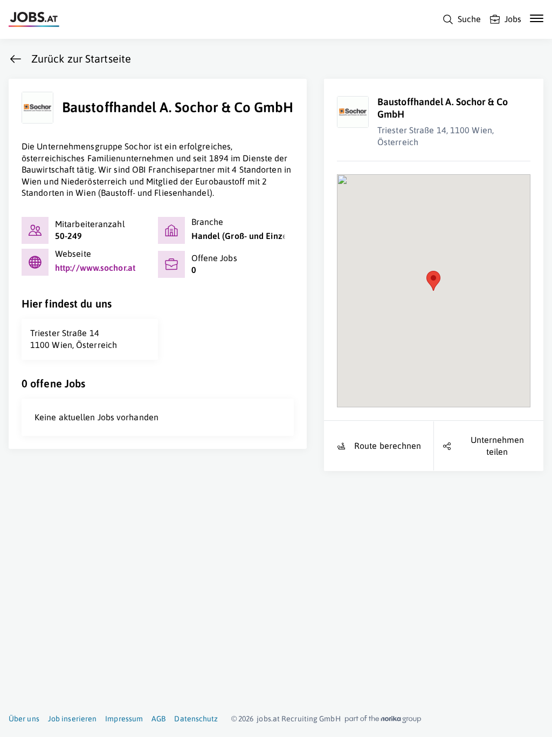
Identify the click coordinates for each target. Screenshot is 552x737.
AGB (158, 718)
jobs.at (268, 718)
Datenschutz (196, 718)
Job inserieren (72, 718)
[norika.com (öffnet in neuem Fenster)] (383, 719)
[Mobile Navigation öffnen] (536, 18)
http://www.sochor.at (95, 267)
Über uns (24, 718)
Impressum (124, 718)
